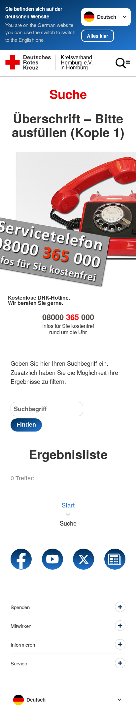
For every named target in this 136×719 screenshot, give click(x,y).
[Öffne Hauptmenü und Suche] (123, 63)
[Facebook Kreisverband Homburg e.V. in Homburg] (21, 559)
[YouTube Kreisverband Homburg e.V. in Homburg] (52, 559)
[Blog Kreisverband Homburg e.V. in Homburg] (114, 559)
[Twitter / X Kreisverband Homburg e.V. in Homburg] (83, 559)
